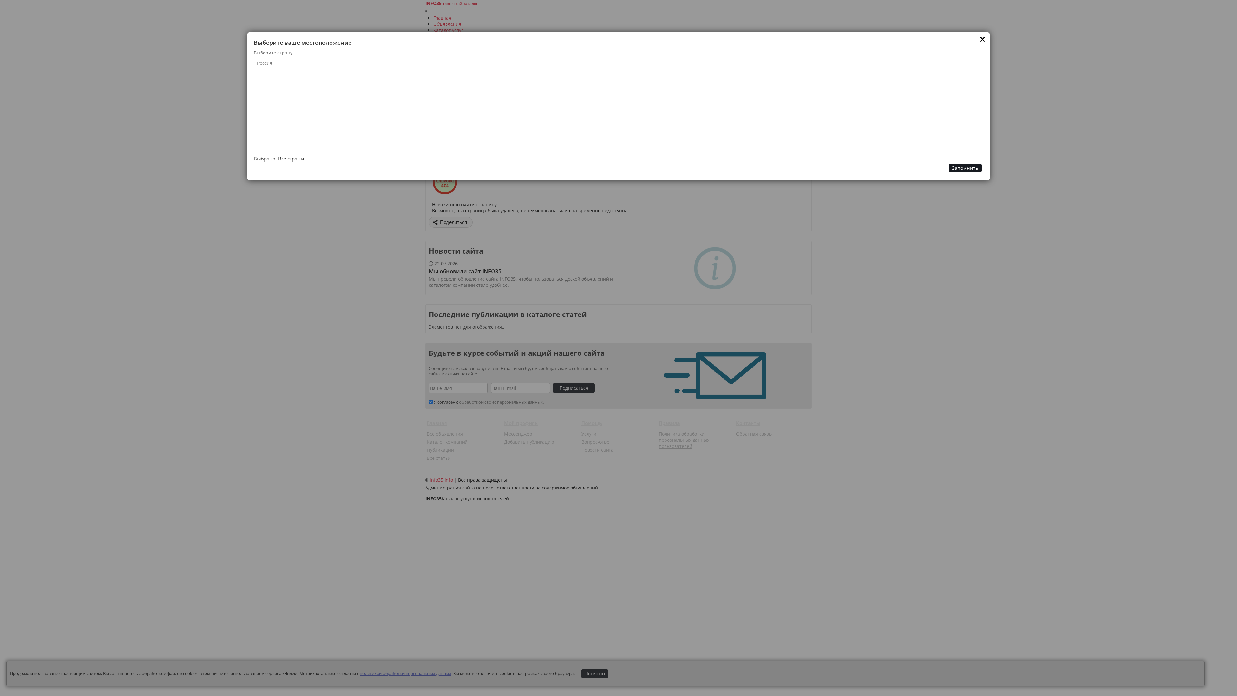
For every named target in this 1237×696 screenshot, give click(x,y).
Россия (264, 63)
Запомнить (965, 168)
